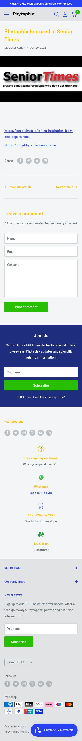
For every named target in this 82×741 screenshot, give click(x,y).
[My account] (65, 14)
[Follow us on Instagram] (24, 432)
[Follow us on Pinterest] (32, 432)
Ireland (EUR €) (16, 662)
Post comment (26, 307)
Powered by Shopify (16, 731)
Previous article (20, 187)
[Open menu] (6, 14)
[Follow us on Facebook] (7, 432)
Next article (64, 187)
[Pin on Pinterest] (29, 160)
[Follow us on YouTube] (41, 432)
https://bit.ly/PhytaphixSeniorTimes (30, 145)
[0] (74, 14)
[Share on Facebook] (20, 160)
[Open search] (56, 14)
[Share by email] (45, 160)
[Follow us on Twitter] (16, 432)
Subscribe (41, 385)
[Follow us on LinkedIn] (49, 432)
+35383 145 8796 (41, 493)
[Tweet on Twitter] (37, 160)
